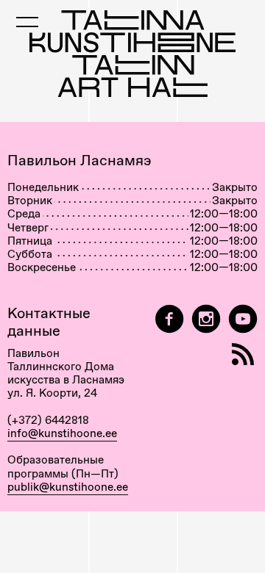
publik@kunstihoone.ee (67, 487)
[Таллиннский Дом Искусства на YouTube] (243, 319)
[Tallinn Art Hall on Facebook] (169, 319)
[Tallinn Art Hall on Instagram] (206, 319)
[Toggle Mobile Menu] (27, 22)
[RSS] (243, 354)
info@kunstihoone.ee (62, 433)
